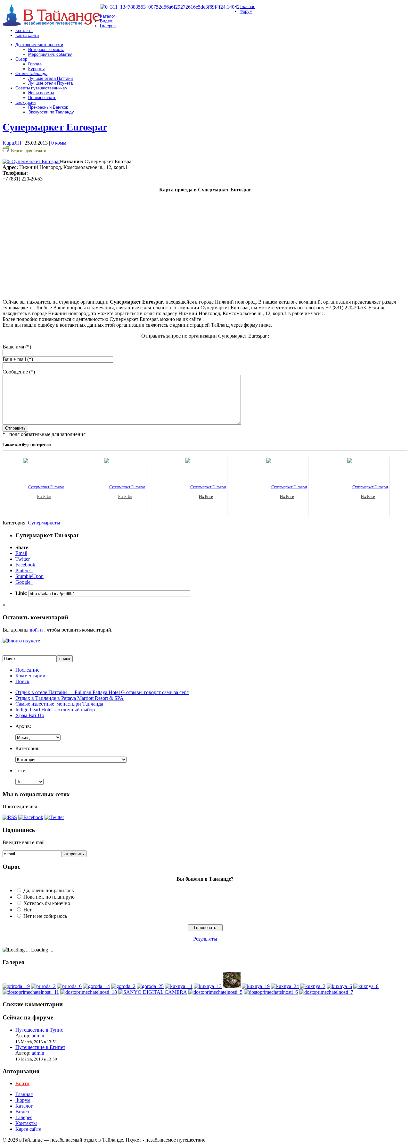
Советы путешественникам (41, 88)
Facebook (25, 564)
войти (36, 630)
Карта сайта (27, 35)
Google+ (24, 582)
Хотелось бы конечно (46, 903)
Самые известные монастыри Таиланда (59, 704)
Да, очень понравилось (48, 890)
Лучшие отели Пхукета (50, 83)
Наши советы (41, 92)
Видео (106, 21)
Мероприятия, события (50, 54)
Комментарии (30, 675)
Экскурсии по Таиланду (51, 112)
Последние (27, 670)
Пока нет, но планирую (49, 897)
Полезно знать (42, 97)
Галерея (108, 25)
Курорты (36, 68)
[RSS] (10, 817)
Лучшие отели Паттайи (50, 78)
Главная (247, 6)
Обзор (21, 59)
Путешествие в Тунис (39, 1030)
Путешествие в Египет (40, 1047)
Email (21, 553)
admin (38, 1035)
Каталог (107, 16)
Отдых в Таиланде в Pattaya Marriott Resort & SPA (69, 698)
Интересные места (46, 49)
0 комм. (59, 143)
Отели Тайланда (31, 73)
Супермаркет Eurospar (55, 127)
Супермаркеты (44, 522)
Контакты (24, 30)
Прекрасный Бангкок (48, 107)
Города (35, 64)
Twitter (22, 559)
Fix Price (44, 496)
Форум (246, 11)
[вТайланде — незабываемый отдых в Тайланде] (51, 24)
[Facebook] (30, 817)
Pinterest (24, 570)
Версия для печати (28, 150)
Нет (27, 909)
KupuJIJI (12, 143)
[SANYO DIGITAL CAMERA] (152, 992)
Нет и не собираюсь (45, 916)
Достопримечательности (39, 44)
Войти (22, 1083)
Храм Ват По (29, 715)
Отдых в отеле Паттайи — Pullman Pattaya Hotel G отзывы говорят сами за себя (102, 692)
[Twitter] (54, 817)
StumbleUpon (29, 576)
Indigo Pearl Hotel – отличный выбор (55, 709)
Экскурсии (25, 102)
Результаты (205, 939)
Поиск (22, 681)
